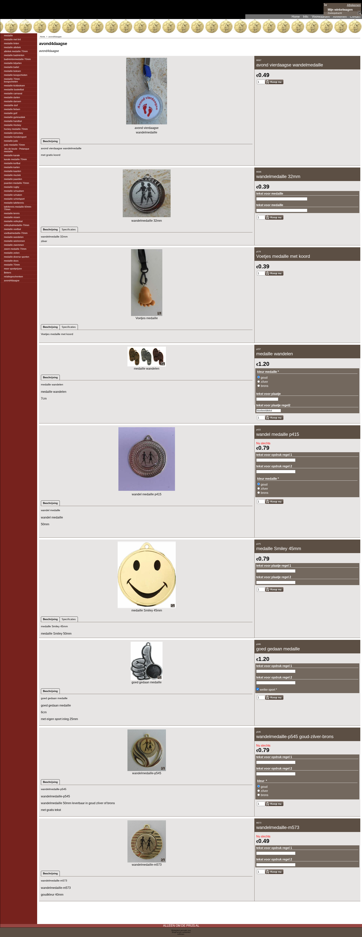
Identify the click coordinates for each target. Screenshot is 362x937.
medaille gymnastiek (14, 117)
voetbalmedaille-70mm (16, 233)
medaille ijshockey (13, 133)
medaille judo (11, 141)
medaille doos (11, 261)
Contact (355, 16)
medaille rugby (11, 187)
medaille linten (11, 43)
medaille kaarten (12, 171)
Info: (306, 16)
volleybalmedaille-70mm (16, 225)
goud (264, 377)
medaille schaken (13, 195)
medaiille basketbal (14, 89)
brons (264, 385)
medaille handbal (13, 121)
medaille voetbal (12, 229)
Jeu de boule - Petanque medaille (16, 150)
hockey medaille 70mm (16, 129)
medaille (8, 35)
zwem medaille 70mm (15, 249)
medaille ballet (11, 67)
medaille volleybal (13, 221)
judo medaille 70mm (14, 145)
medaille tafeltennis (14, 203)
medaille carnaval (13, 93)
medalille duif (11, 105)
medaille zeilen (12, 253)
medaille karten (12, 167)
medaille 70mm (12, 264)
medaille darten (12, 97)
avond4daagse (11, 280)
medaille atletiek (12, 47)
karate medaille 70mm (15, 159)
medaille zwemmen (14, 245)
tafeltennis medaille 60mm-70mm (18, 208)
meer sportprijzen (13, 268)
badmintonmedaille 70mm (17, 59)
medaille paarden (13, 179)
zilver (264, 381)
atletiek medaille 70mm (16, 51)
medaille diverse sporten (16, 257)
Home (296, 16)
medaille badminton (14, 55)
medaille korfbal (12, 163)
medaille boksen (12, 71)
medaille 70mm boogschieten (12, 80)
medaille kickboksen (14, 85)
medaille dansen (12, 101)
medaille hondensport (15, 137)
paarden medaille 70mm (16, 183)
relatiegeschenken (13, 276)
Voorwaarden (321, 16)
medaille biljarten (13, 63)
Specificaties (69, 229)
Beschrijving (50, 141)
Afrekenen (340, 16)
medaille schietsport (14, 199)
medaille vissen (12, 217)
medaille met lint (12, 39)
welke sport (268, 689)
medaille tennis (12, 213)
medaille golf (10, 113)
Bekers (7, 272)
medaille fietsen (12, 109)
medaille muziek (12, 175)
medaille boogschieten (15, 75)
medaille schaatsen (14, 191)
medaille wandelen (14, 237)
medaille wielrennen (14, 241)
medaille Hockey (12, 125)
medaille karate (12, 155)
